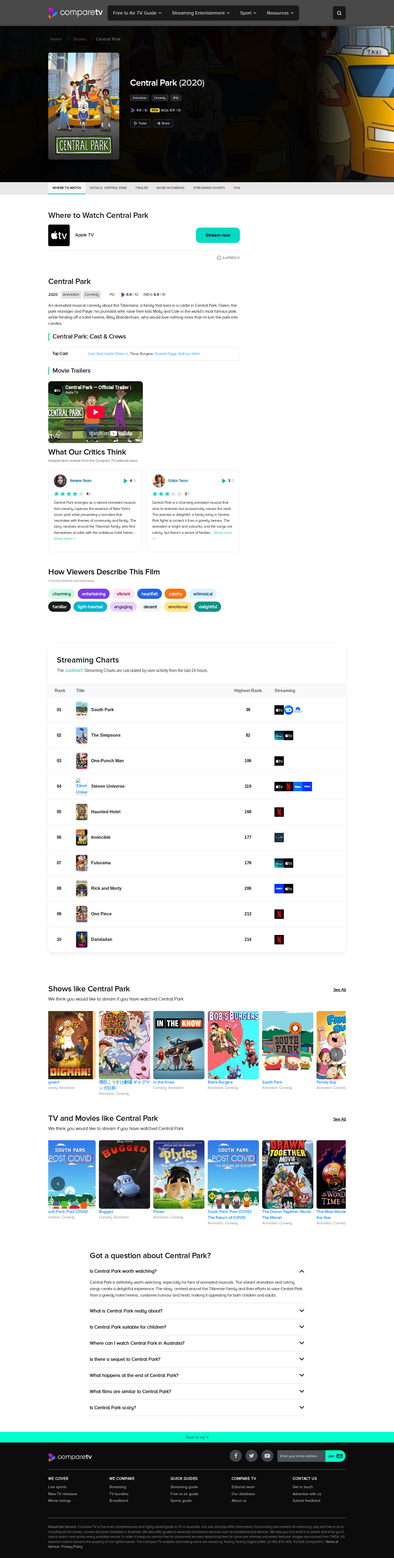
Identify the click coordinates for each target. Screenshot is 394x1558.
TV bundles (119, 1494)
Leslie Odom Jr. (116, 354)
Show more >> (65, 539)
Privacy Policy (72, 1547)
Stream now (218, 235)
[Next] (336, 1054)
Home (56, 39)
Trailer (143, 123)
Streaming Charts (209, 188)
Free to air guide (184, 1494)
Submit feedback (307, 1500)
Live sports (57, 1487)
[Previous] (57, 1054)
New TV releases (62, 1494)
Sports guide (181, 1500)
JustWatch (231, 257)
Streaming (117, 1487)
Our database (243, 1494)
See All (339, 989)
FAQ (237, 188)
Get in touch (303, 1487)
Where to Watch (67, 188)
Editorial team (243, 1487)
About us (239, 1500)
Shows (80, 39)
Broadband (118, 1500)
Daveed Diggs (166, 354)
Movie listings (59, 1500)
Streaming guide (184, 1487)
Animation (140, 97)
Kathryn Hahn (189, 354)
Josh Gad (95, 354)
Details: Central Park (108, 188)
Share (166, 123)
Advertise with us (307, 1494)
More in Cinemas (171, 188)
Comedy (160, 97)
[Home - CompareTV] (75, 12)
